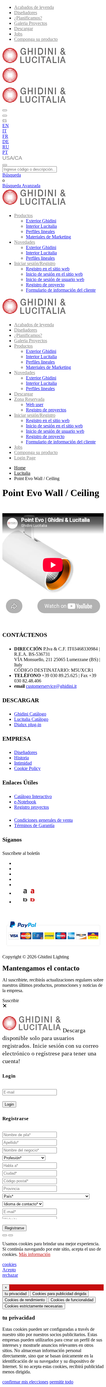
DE (5, 141)
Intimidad (23, 763)
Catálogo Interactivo (33, 796)
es (4, 120)
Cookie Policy (27, 768)
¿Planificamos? (28, 17)
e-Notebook (25, 801)
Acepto (9, 1269)
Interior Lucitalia (41, 226)
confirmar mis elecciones (25, 1381)
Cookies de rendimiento (25, 1300)
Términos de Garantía (34, 825)
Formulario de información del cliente (61, 290)
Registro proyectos (31, 807)
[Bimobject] (25, 901)
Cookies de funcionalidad (72, 1300)
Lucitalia (22, 473)
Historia (21, 757)
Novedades (24, 242)
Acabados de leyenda (34, 7)
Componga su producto (36, 39)
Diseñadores (25, 12)
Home (20, 467)
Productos (23, 215)
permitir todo (61, 1381)
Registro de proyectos (46, 409)
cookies (9, 1264)
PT (5, 152)
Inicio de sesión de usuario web (55, 279)
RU (5, 146)
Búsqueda (11, 174)
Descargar (23, 28)
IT (4, 130)
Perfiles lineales (40, 231)
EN (5, 125)
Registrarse (14, 1228)
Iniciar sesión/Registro (34, 263)
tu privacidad (15, 1293)
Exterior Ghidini (41, 220)
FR (5, 136)
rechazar (10, 1275)
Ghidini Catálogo (30, 713)
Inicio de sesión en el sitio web (54, 274)
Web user (34, 404)
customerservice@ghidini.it (51, 686)
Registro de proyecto (45, 284)
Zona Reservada (29, 399)
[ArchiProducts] (25, 893)
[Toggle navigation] (4, 165)
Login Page (25, 457)
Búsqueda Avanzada (21, 185)
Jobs (18, 33)
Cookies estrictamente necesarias (34, 1306)
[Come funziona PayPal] (53, 948)
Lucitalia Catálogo (31, 719)
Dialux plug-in (27, 724)
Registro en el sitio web (47, 268)
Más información (34, 1254)
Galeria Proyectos (30, 23)
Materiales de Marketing (48, 236)
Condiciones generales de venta (43, 820)
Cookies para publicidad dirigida (59, 1293)
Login (9, 1104)
